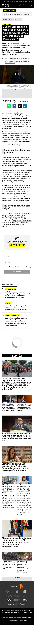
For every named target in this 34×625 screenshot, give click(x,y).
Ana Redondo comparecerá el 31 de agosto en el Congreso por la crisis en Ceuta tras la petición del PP (23, 488)
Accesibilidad (23, 620)
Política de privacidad (15, 617)
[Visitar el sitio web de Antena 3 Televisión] (9, 591)
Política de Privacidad (23, 266)
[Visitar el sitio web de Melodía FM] (25, 600)
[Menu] (32, 5)
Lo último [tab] (22, 285)
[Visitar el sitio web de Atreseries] (25, 596)
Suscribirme (17, 271)
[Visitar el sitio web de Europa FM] (17, 600)
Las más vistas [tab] (8, 285)
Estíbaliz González (9, 100)
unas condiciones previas (15, 119)
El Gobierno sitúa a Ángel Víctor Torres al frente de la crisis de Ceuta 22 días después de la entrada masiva (8, 407)
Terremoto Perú (23, 1)
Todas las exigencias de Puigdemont (17, 58)
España (17, 356)
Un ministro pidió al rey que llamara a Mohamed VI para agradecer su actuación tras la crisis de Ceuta (18, 308)
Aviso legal (5, 617)
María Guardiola (12, 315)
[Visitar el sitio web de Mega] (17, 596)
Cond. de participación (13, 620)
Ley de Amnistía (10, 172)
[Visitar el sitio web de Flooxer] (23, 604)
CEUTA (7, 303)
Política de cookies (27, 617)
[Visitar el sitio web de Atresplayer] (13, 604)
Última (22, 5)
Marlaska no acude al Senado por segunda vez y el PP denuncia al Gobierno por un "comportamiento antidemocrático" (16, 542)
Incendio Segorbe (14, 1)
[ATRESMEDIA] (17, 586)
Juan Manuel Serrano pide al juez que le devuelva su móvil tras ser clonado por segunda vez (16, 437)
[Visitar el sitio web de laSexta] (17, 591)
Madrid (11, 19)
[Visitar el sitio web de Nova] (9, 596)
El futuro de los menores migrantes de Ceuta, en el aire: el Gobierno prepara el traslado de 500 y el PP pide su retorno (9, 488)
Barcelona (18, 19)
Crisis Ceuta (6, 1)
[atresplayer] (27, 5)
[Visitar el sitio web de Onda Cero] (9, 600)
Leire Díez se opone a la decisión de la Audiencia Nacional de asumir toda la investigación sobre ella (15, 467)
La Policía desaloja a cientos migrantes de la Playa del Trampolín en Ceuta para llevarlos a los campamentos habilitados (18, 295)
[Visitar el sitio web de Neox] (25, 591)
